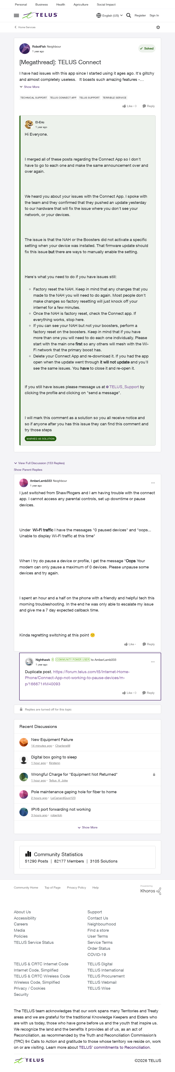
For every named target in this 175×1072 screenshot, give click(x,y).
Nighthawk (43, 659)
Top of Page (53, 887)
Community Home (26, 887)
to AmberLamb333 (103, 659)
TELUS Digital (100, 964)
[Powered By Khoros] (151, 890)
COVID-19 (97, 954)
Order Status (99, 948)
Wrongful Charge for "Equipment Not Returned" (74, 774)
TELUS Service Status (34, 942)
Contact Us (98, 918)
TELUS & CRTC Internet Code (41, 964)
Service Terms (100, 942)
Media (19, 930)
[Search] (128, 15)
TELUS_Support (124, 386)
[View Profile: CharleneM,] (23, 742)
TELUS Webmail (102, 982)
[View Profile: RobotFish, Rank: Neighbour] (24, 48)
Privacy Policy (76, 887)
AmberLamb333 (41, 480)
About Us (22, 911)
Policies (21, 936)
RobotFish (39, 46)
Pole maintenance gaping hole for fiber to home (74, 791)
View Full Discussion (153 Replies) (41, 463)
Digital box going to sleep (54, 757)
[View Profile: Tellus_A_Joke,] (23, 777)
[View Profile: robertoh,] (23, 812)
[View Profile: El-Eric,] (29, 124)
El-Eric (39, 122)
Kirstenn (54, 763)
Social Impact (106, 4)
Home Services (26, 27)
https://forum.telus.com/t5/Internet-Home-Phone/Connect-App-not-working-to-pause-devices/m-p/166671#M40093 (77, 677)
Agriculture (81, 4)
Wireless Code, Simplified (37, 982)
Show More (31, 87)
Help (95, 887)
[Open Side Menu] (16, 15)
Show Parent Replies (28, 469)
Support (95, 911)
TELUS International (106, 970)
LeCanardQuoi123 (63, 798)
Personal (21, 4)
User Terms (98, 936)
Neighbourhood (102, 924)
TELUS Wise (99, 988)
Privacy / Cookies (29, 988)
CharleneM (62, 745)
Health (60, 4)
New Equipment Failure (52, 739)
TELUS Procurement (106, 976)
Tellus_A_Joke (58, 780)
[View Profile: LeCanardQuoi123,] (23, 794)
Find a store (98, 930)
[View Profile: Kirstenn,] (23, 759)
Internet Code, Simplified (36, 970)
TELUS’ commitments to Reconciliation (114, 1047)
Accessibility (25, 918)
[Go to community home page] (40, 15)
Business (41, 4)
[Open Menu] (158, 27)
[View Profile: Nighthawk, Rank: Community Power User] (29, 662)
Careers (21, 924)
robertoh (56, 815)
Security (21, 994)
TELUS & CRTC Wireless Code (42, 976)
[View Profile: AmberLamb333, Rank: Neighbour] (23, 483)
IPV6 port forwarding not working (61, 809)
